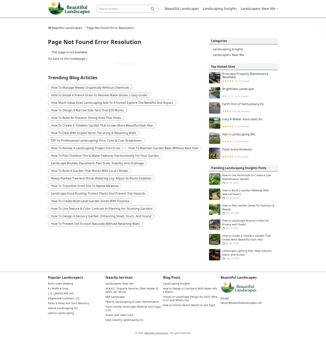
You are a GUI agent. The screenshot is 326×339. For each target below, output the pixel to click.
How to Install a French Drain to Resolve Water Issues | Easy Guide (99, 95)
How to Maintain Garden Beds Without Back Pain (163, 148)
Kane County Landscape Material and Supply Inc (133, 308)
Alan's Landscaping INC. (239, 138)
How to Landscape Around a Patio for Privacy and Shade (245, 224)
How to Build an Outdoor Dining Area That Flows (86, 118)
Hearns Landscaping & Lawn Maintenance (132, 301)
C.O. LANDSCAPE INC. (61, 293)
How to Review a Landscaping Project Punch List (85, 148)
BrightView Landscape (238, 92)
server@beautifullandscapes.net (241, 303)
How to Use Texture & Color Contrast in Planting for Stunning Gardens (102, 208)
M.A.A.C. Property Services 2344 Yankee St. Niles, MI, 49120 (132, 290)
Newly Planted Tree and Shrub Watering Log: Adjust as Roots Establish (101, 178)
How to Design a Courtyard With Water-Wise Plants (190, 290)
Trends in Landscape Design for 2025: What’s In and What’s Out (190, 298)
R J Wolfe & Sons (58, 288)
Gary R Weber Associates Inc (242, 122)
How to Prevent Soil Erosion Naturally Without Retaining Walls (95, 224)
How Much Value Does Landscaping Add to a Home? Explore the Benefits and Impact (112, 103)
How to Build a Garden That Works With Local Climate (89, 171)
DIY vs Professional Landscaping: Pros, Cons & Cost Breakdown (96, 140)
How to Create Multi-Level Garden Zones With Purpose (90, 201)
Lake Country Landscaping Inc (124, 320)
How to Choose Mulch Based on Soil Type (189, 305)
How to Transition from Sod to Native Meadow (84, 186)
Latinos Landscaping (61, 313)
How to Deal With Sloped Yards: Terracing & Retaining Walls (93, 133)
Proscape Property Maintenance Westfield (245, 77)
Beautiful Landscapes (182, 8)
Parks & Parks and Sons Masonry (68, 303)
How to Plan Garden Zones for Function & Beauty (248, 209)
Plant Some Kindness (237, 153)
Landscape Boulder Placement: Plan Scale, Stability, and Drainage (97, 163)
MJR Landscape (115, 297)
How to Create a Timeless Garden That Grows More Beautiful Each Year (102, 125)
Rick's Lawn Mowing (60, 283)
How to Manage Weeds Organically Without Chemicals (90, 87)
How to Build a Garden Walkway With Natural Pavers (245, 194)
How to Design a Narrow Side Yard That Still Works (87, 110)
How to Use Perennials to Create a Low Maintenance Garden (246, 178)
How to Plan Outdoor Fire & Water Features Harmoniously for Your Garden (105, 156)
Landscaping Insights (220, 8)
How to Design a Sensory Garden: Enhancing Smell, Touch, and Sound (101, 216)
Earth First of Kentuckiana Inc (243, 107)
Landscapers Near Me (258, 8)
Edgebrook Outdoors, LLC (64, 298)
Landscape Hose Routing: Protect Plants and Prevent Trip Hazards (98, 193)
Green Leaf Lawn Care (119, 315)
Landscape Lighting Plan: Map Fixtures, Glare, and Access (247, 254)
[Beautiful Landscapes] (69, 8)
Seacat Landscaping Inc (63, 308)
